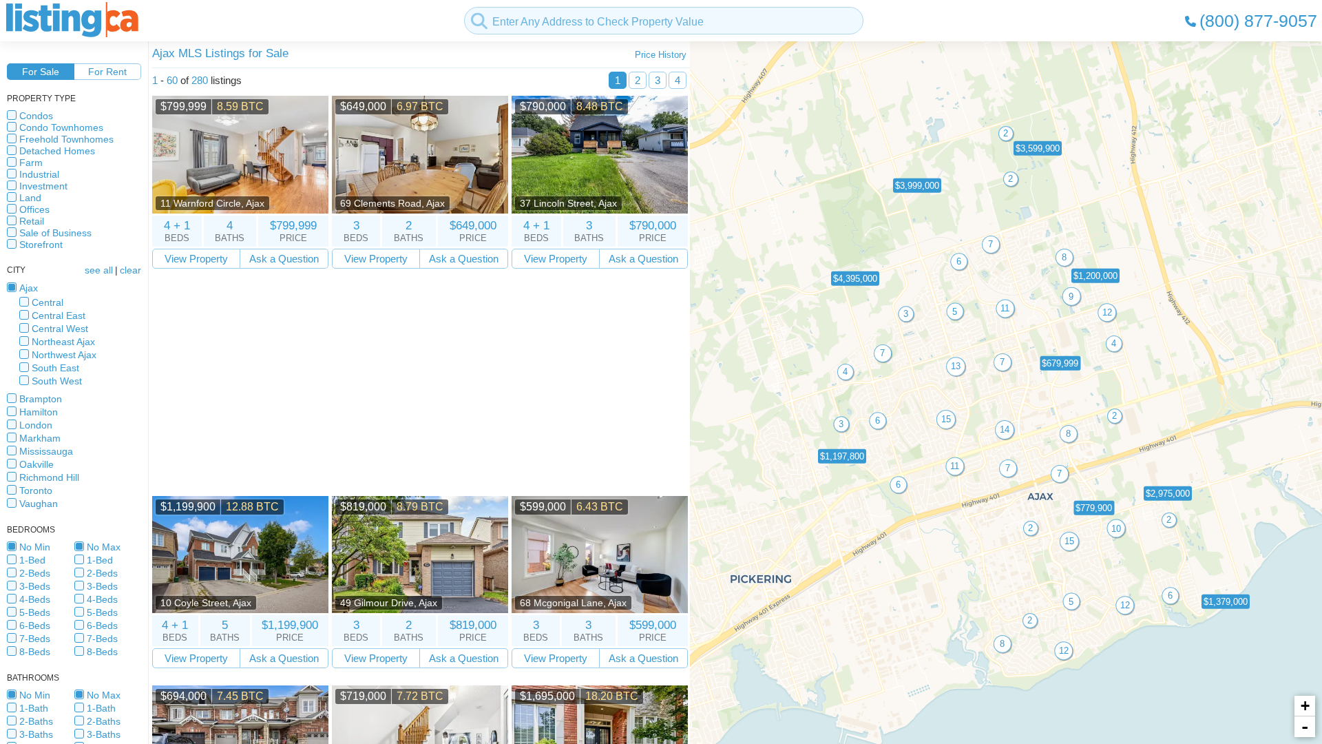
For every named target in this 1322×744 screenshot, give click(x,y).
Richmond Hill (49, 477)
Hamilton (38, 411)
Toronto (35, 490)
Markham (40, 438)
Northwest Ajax (64, 354)
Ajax (28, 287)
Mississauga (46, 451)
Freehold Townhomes (66, 139)
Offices (34, 209)
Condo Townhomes (61, 127)
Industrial (39, 174)
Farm (31, 162)
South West (57, 380)
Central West (60, 328)
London (35, 425)
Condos (36, 115)
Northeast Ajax (63, 341)
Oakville (36, 464)
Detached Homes (57, 150)
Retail (31, 221)
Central (47, 302)
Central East (58, 315)
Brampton (40, 398)
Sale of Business (55, 232)
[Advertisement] (420, 382)
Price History (660, 55)
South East (55, 367)
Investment (43, 186)
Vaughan (38, 503)
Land (30, 197)
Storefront (41, 244)
